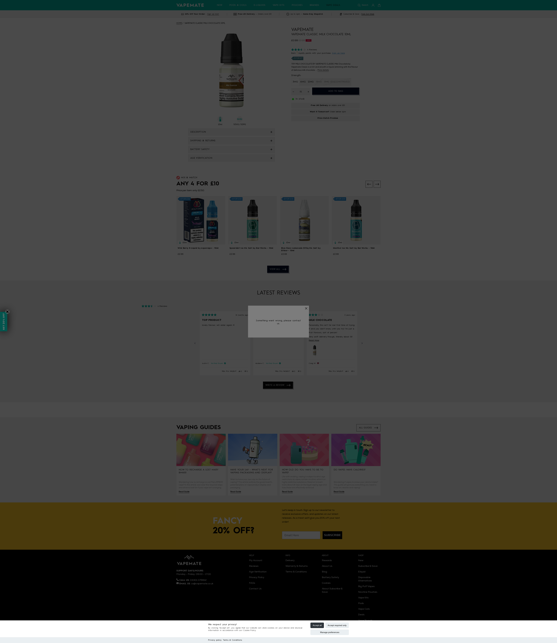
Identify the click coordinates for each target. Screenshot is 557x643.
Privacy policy (214, 640)
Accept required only (337, 625)
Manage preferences (329, 632)
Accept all (317, 625)
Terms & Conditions (232, 640)
